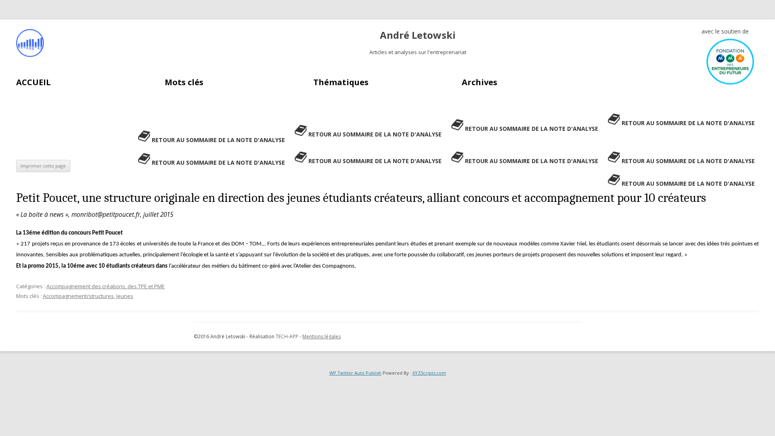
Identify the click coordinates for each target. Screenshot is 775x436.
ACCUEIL (33, 82)
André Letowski (418, 35)
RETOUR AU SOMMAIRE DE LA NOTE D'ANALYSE (688, 123)
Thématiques (341, 82)
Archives (479, 82)
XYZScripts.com (429, 373)
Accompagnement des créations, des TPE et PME (105, 286)
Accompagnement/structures (78, 296)
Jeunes (124, 296)
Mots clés (184, 82)
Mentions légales (321, 336)
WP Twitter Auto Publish (355, 373)
